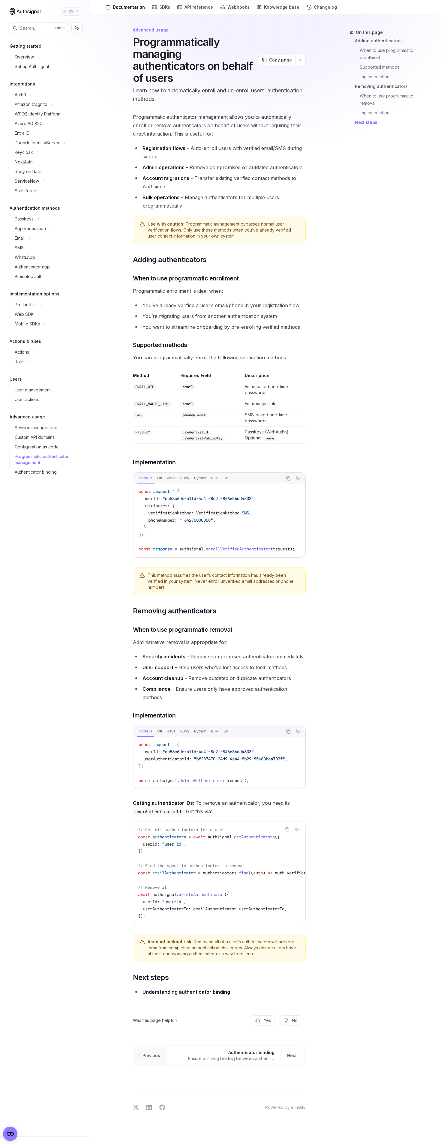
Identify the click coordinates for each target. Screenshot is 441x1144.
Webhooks (238, 7)
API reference (198, 7)
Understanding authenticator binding (186, 992)
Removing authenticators (381, 86)
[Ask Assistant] (298, 478)
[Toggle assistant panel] (77, 28)
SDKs (164, 7)
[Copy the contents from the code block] (288, 478)
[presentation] (219, 520)
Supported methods (379, 67)
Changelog (325, 7)
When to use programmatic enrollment (387, 54)
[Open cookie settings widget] (10, 1134)
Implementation (374, 76)
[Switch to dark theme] (78, 11)
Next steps (366, 122)
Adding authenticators (378, 40)
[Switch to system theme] (64, 11)
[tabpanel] (219, 520)
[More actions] (301, 60)
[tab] (145, 478)
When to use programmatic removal (387, 99)
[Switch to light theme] (71, 11)
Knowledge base (281, 7)
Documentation (129, 7)
